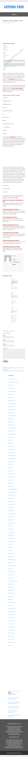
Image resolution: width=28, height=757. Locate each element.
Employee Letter (11, 486)
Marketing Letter (11, 553)
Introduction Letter (11, 538)
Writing (9, 645)
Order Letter (10, 568)
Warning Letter (11, 636)
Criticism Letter (11, 470)
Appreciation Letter (11, 409)
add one (12, 331)
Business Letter (11, 425)
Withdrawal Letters (11, 642)
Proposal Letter (11, 578)
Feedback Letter (11, 501)
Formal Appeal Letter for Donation (11, 232)
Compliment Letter (11, 449)
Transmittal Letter (11, 627)
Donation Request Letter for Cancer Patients (14, 731)
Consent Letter (11, 461)
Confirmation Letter (12, 455)
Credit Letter (10, 467)
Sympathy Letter (11, 614)
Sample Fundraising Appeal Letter (11, 225)
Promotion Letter (11, 575)
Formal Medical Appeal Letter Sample (11, 246)
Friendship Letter (11, 510)
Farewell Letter (11, 498)
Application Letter (11, 400)
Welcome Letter (11, 639)
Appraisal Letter (11, 406)
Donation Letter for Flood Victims (14, 730)
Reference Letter (11, 584)
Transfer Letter (11, 623)
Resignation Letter (11, 590)
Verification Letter (11, 633)
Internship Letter (11, 532)
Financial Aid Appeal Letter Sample (11, 240)
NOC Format (10, 562)
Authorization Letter (12, 415)
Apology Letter (11, 394)
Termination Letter (11, 617)
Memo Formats (11, 556)
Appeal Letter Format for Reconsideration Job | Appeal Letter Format (14, 318)
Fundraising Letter (11, 513)
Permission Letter (11, 571)
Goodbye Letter (11, 519)
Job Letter (10, 544)
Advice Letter (10, 385)
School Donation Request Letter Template (14, 726)
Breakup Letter (11, 421)
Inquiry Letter (10, 529)
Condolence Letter (11, 452)
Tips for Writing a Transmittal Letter (14, 742)
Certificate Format (11, 431)
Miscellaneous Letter (12, 559)
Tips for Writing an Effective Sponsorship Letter (14, 747)
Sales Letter (10, 599)
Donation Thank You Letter (14, 733)
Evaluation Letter (11, 495)
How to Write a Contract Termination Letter (14, 746)
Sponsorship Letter (11, 608)
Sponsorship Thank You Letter (14, 727)
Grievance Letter (11, 522)
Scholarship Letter (11, 602)
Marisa (14, 256)
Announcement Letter (12, 391)
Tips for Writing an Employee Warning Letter (14, 741)
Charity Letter (10, 437)
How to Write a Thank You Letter (14, 745)
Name (4, 335)
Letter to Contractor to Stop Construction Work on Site (13, 707)
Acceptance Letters (12, 379)
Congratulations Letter (12, 458)
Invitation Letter (11, 541)
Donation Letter (11, 483)
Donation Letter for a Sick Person (14, 729)
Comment (5, 348)
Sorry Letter (10, 605)
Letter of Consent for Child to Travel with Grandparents (13, 702)
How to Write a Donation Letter (14, 734)
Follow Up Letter (11, 504)
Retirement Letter (11, 593)
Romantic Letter (11, 596)
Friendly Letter (11, 507)
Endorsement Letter (12, 492)
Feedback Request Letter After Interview (13, 711)
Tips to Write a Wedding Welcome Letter (14, 739)
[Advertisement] (14, 32)
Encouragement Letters (12, 489)
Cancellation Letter (11, 428)
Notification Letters (11, 565)
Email (4, 339)
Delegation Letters (11, 473)
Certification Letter (11, 434)
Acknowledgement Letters (13, 382)
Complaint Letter (11, 446)
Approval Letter (11, 412)
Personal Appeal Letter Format (10, 217)
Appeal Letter (10, 397)
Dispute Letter (11, 480)
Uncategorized (11, 630)
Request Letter (11, 587)
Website (4, 344)
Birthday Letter (11, 418)
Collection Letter (11, 443)
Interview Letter (11, 535)
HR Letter (10, 526)
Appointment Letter (12, 403)
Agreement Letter (11, 388)
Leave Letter (10, 547)
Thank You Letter (11, 620)
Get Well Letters (11, 516)
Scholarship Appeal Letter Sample (10, 209)
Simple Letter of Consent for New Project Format (13, 698)
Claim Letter (10, 440)
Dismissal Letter (11, 477)
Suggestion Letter (11, 611)
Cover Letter (10, 464)
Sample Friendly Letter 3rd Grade (14, 288)
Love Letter (10, 550)
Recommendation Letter (12, 581)
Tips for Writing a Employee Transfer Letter (14, 743)
